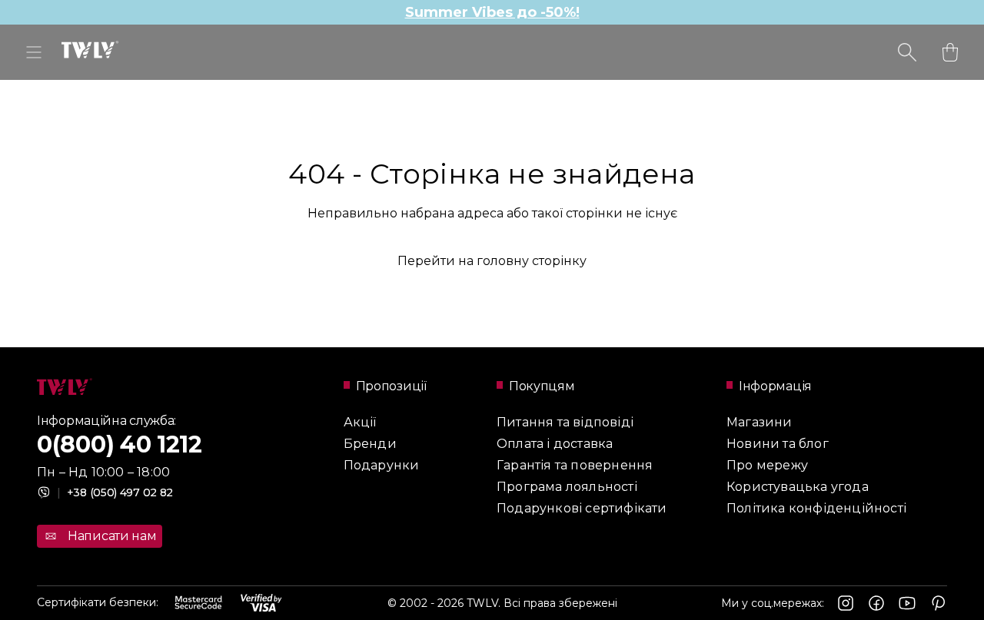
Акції (360, 422)
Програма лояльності (567, 486)
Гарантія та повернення (575, 465)
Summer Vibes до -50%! (492, 12)
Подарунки (382, 465)
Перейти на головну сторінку (492, 261)
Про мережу (767, 465)
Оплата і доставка (555, 443)
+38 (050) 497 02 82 (115, 492)
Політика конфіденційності (816, 508)
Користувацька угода (797, 486)
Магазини (759, 422)
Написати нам (112, 536)
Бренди (370, 443)
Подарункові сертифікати (582, 508)
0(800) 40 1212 (119, 444)
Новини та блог (777, 443)
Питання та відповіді (565, 422)
